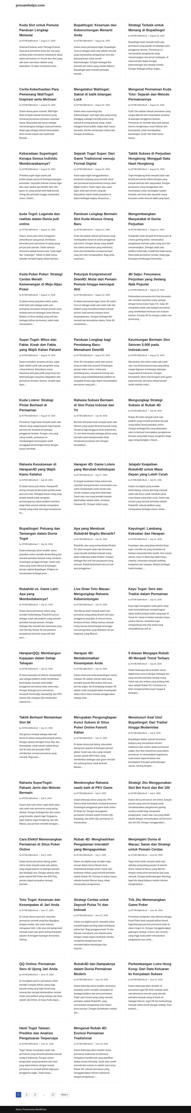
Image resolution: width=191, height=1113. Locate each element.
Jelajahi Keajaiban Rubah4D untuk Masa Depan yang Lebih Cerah (148, 469)
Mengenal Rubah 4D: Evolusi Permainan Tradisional (90, 1033)
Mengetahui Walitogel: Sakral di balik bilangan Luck (92, 94)
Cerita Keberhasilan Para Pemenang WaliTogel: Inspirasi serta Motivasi (39, 94)
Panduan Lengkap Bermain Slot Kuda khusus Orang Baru (95, 219)
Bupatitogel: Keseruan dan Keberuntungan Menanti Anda (95, 30)
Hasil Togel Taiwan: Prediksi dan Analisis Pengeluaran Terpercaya (38, 1033)
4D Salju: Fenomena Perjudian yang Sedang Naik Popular (147, 279)
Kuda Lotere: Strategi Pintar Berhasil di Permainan (36, 405)
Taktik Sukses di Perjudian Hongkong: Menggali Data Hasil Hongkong (149, 158)
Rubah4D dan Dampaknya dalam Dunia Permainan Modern (94, 969)
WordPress (40, 1109)
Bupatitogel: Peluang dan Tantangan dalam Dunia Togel (39, 533)
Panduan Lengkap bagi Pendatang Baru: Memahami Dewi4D (92, 345)
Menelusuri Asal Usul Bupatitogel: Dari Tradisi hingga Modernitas (147, 722)
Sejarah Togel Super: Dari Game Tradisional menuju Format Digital (94, 158)
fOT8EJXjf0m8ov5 (30, 41)
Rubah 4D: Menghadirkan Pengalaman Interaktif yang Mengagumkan (94, 844)
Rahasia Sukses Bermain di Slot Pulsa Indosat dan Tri (94, 405)
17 (53, 1094)
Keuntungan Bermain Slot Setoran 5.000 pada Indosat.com (149, 345)
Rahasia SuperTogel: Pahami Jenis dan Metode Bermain (39, 788)
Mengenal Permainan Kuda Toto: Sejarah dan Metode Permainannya (149, 94)
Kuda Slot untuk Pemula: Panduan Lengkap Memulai (39, 30)
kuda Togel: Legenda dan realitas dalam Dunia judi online (39, 219)
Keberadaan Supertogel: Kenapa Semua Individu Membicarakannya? (38, 158)
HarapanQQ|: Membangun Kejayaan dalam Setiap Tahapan (40, 658)
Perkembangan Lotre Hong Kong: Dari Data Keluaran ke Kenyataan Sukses (149, 969)
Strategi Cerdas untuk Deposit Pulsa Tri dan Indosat (91, 905)
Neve (18, 1109)
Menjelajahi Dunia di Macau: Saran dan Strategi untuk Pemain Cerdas (149, 844)
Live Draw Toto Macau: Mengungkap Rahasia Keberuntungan (92, 594)
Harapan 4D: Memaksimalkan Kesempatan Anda (88, 658)
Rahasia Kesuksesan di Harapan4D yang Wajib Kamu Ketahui (37, 469)
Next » (64, 1094)
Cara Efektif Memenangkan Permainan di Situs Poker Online (40, 844)
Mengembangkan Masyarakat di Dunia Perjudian (144, 219)
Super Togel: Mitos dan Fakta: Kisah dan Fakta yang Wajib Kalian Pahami (40, 345)
